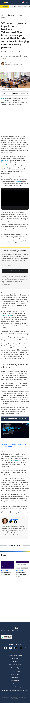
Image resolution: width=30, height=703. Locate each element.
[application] (15, 198)
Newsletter (25, 93)
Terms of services (21, 276)
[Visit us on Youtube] (15, 648)
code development (15, 460)
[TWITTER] (11, 521)
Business (11, 15)
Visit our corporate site (22, 632)
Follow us (17, 93)
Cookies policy (15, 674)
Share (5, 93)
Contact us (15, 661)
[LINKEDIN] (16, 521)
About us (15, 658)
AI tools (18, 181)
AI (21, 293)
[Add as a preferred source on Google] (6, 637)
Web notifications (15, 671)
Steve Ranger (11, 63)
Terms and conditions (15, 665)
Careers (15, 684)
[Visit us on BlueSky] (20, 648)
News (21, 64)
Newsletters (15, 677)
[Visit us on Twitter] (10, 648)
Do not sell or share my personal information (15, 690)
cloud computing (8, 165)
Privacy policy (15, 668)
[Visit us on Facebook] (5, 648)
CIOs (2, 98)
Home (3, 15)
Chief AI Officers (6, 315)
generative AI (5, 161)
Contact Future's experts (15, 655)
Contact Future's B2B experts (15, 687)
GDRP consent (15, 680)
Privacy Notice (23, 278)
